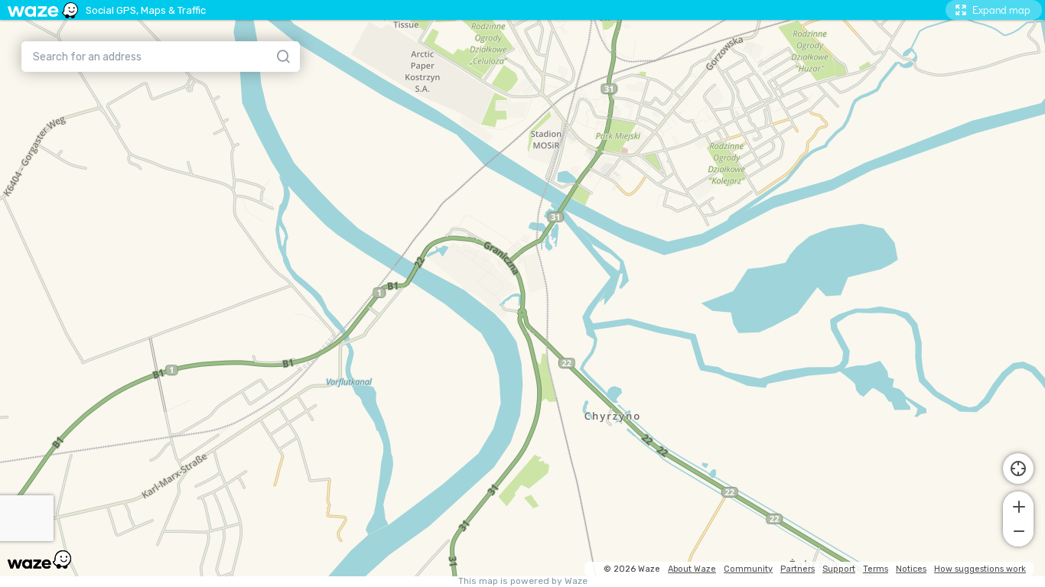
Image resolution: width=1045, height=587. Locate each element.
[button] (1018, 505)
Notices (911, 569)
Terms (875, 569)
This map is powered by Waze (523, 581)
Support (838, 569)
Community (748, 569)
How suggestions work (980, 569)
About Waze (692, 569)
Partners (797, 569)
